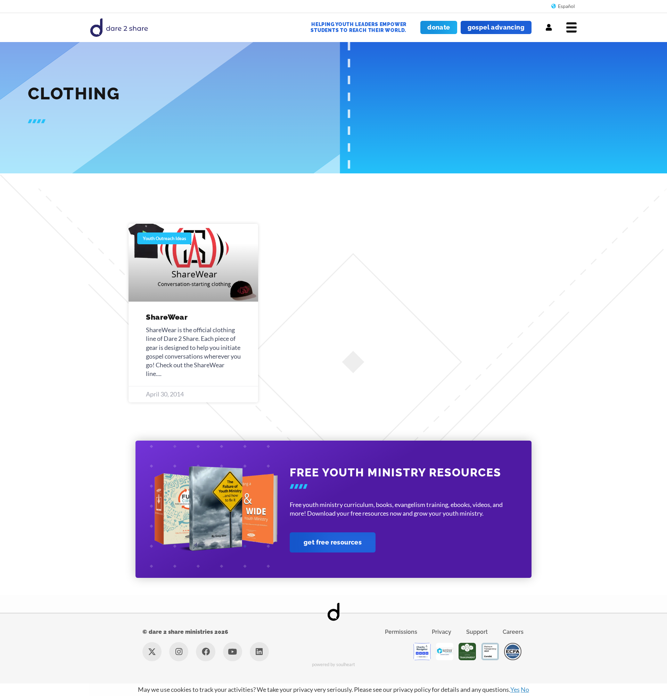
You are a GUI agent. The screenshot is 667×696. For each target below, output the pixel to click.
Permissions (401, 632)
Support (477, 632)
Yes (515, 689)
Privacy (441, 632)
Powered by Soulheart (333, 664)
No (525, 689)
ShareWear (167, 317)
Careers (513, 632)
